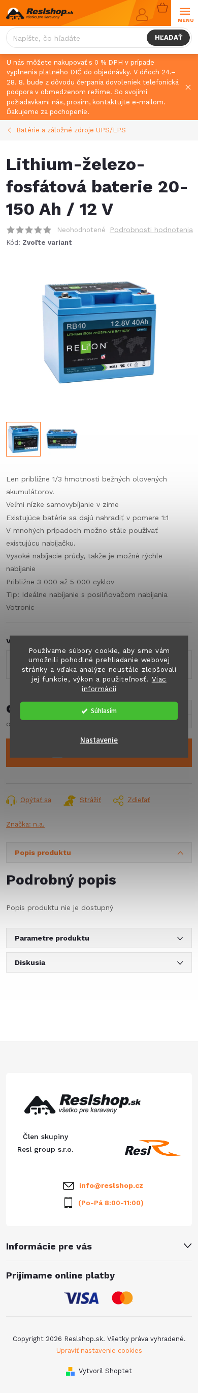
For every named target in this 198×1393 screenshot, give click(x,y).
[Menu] (184, 13)
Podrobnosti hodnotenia (151, 229)
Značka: (25, 824)
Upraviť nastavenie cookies (99, 1350)
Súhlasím (104, 711)
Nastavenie (99, 740)
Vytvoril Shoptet (105, 1371)
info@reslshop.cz (111, 1185)
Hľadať (168, 37)
